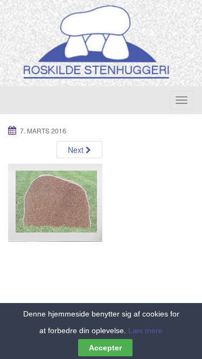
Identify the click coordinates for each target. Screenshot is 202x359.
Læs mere (145, 330)
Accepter (105, 347)
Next (77, 149)
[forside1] (55, 202)
